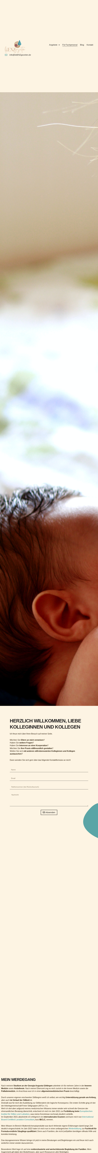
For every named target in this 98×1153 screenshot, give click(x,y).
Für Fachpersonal (69, 45)
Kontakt (90, 45)
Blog (82, 45)
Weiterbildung (75, 1129)
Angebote (53, 45)
